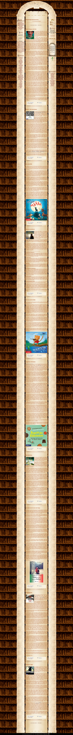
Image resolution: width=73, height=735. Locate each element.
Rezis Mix (20, 26)
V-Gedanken (20, 83)
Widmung (21, 86)
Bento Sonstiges (21, 62)
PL (41, 160)
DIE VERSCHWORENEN (37, 112)
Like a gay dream (52, 82)
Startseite (29, 15)
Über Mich (20, 22)
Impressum (39, 15)
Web (20, 82)
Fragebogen (20, 67)
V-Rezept (21, 85)
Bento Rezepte (21, 61)
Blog (20, 64)
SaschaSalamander (28, 160)
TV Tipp (21, 80)
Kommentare (39, 160)
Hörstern (52, 79)
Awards (21, 59)
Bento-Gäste (20, 60)
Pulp (20, 73)
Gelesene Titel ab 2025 (21, 25)
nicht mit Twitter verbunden (37, 102)
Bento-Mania (52, 74)
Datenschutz (43, 15)
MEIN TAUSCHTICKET (52, 73)
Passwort (21, 72)
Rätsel (21, 74)
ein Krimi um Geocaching (31, 151)
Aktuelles (21, 57)
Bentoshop (52, 75)
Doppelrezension (21, 65)
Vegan (21, 29)
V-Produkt (20, 84)
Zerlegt (21, 87)
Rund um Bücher (21, 78)
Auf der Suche (21, 58)
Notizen (21, 71)
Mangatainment (21, 70)
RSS (41, 451)
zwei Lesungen (43, 597)
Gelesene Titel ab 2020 (21, 24)
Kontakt (35, 15)
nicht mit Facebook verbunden (28, 102)
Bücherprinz (39, 365)
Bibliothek (21, 63)
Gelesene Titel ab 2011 (21, 23)
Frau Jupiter (52, 77)
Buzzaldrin (52, 76)
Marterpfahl (52, 84)
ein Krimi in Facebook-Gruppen (40, 151)
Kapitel (21, 68)
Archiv (32, 15)
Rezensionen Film (20, 76)
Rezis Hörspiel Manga (21, 27)
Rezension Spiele (20, 79)
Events (21, 66)
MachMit (21, 69)
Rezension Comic (20, 75)
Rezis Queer (20, 28)
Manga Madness (52, 83)
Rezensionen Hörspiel (21, 77)
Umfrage (21, 81)
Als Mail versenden (29, 103)
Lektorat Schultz (52, 81)
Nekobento (52, 85)
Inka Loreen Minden (52, 80)
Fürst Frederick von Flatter (52, 78)
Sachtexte (40, 702)
